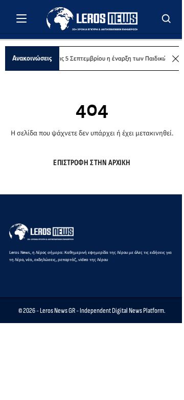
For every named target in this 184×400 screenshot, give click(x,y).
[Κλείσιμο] (175, 58)
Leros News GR (57, 310)
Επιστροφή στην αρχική (91, 163)
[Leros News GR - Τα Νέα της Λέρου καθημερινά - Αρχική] (92, 18)
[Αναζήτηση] (166, 18)
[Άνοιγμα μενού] (21, 18)
